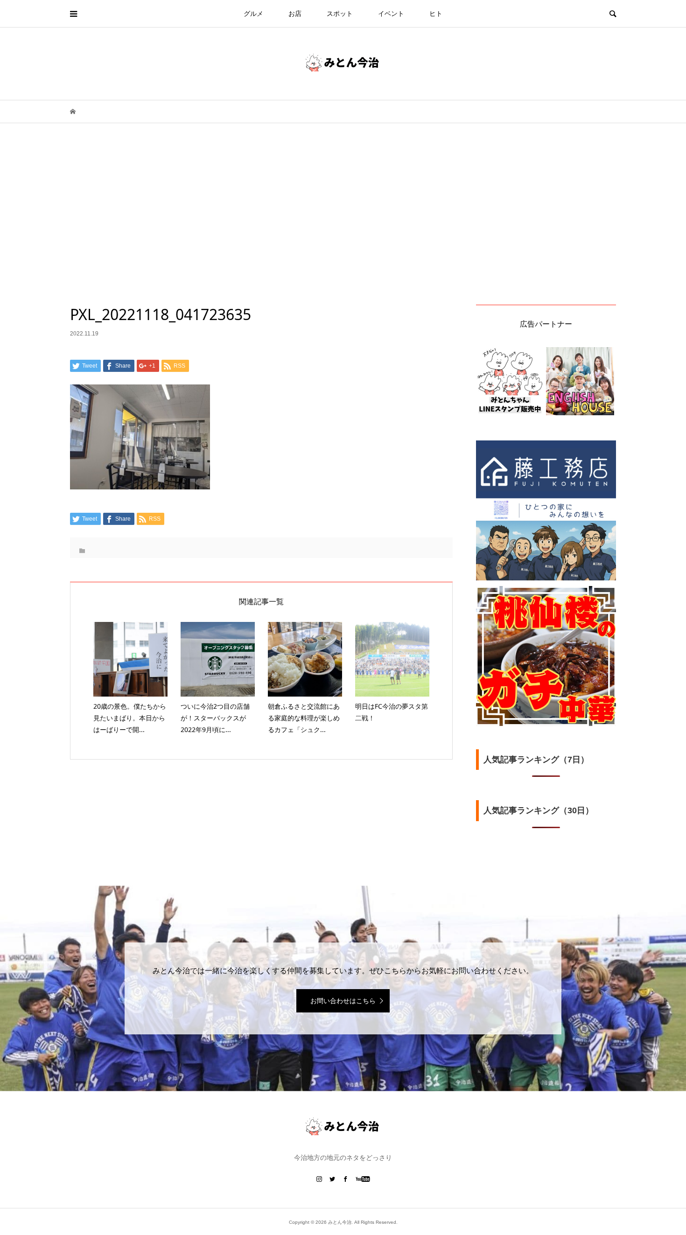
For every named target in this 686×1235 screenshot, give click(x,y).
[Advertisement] (343, 234)
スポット (340, 13)
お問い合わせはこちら (343, 1001)
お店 (294, 13)
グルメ (253, 13)
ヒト (435, 13)
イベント (391, 13)
